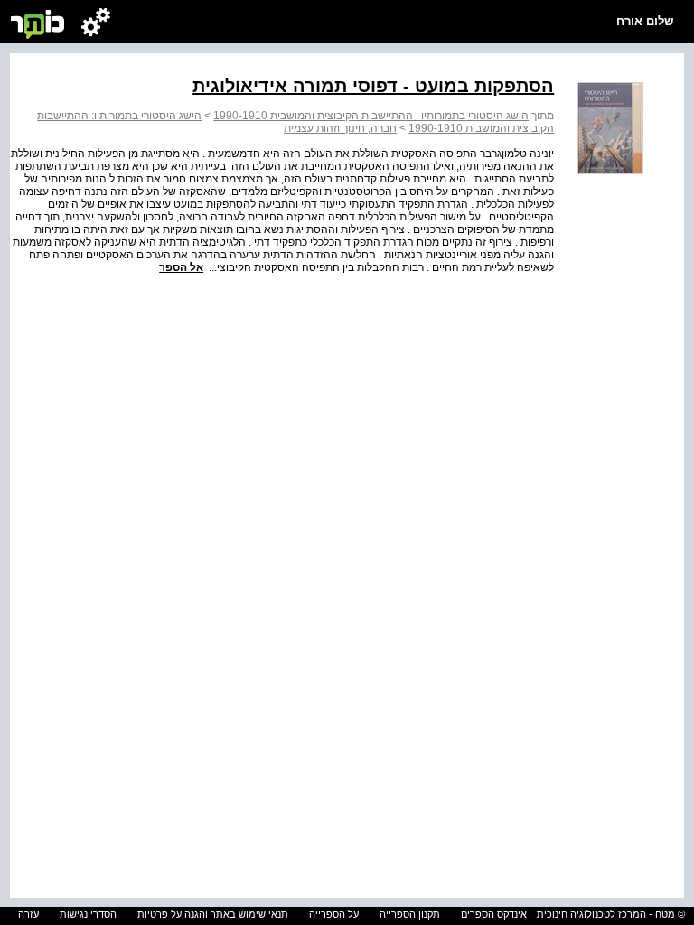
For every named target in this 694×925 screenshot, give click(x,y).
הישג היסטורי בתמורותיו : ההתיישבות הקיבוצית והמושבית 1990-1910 (371, 115)
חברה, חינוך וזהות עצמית (340, 128)
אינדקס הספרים (494, 914)
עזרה (28, 914)
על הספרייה (334, 914)
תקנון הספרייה (410, 914)
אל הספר (181, 267)
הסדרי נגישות (88, 914)
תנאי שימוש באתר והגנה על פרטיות (212, 914)
